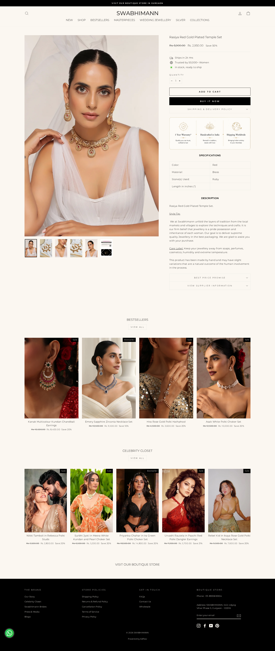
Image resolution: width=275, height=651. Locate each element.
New (69, 20)
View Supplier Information (210, 285)
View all (138, 327)
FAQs (142, 596)
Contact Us (145, 601)
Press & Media (32, 612)
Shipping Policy (90, 596)
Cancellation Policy (92, 607)
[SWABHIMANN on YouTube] (211, 626)
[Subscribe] (239, 616)
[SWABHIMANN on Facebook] (205, 626)
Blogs (28, 617)
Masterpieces (124, 20)
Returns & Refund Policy (95, 601)
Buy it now (210, 101)
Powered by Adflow (137, 639)
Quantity (176, 75)
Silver (180, 20)
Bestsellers (99, 20)
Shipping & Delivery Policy (210, 109)
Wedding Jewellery (155, 20)
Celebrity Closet (33, 601)
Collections (199, 20)
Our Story (30, 596)
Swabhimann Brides (35, 607)
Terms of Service (90, 612)
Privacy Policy (89, 617)
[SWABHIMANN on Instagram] (199, 626)
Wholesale (144, 607)
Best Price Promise (210, 277)
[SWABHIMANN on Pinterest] (217, 626)
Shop (82, 20)
